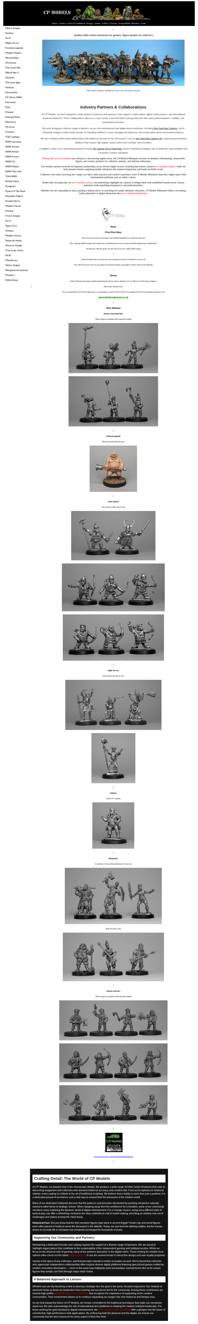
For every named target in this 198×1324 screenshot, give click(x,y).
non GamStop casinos (164, 166)
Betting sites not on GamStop (56, 158)
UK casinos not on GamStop (107, 148)
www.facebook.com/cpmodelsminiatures (113, 1156)
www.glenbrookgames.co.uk (113, 297)
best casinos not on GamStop (114, 1309)
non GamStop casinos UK (149, 138)
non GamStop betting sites (134, 193)
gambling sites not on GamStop (71, 1293)
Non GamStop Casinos (165, 128)
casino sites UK (77, 1255)
